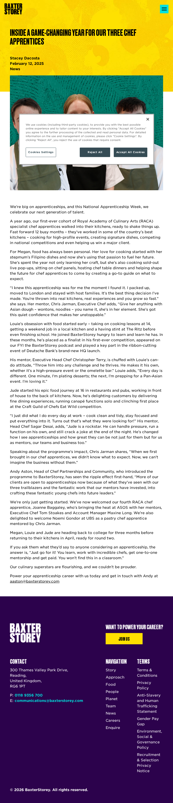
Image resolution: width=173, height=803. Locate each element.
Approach (115, 677)
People (112, 692)
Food (111, 684)
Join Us (124, 639)
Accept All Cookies (130, 152)
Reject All (95, 152)
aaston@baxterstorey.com (34, 581)
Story (111, 670)
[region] (86, 139)
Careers (113, 720)
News (111, 713)
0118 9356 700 (29, 695)
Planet (112, 699)
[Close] (148, 119)
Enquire (113, 728)
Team (111, 706)
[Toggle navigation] (164, 9)
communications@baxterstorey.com (49, 701)
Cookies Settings (40, 152)
